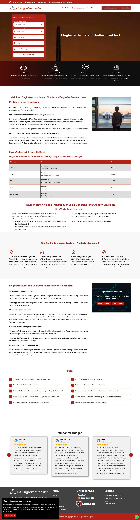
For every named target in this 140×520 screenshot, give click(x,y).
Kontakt (90, 8)
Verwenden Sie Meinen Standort (24, 18)
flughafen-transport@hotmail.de (61, 2)
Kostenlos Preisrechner (110, 8)
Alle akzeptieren (10, 515)
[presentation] (9, 455)
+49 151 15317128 (17, 2)
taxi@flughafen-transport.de (36, 2)
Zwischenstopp (41, 21)
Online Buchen (125, 8)
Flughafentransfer (78, 8)
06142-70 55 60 (109, 501)
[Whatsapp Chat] (137, 517)
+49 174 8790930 (104, 303)
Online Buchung (118, 303)
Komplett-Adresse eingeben (20, 21)
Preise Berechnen (28, 54)
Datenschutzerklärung (60, 510)
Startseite (65, 8)
